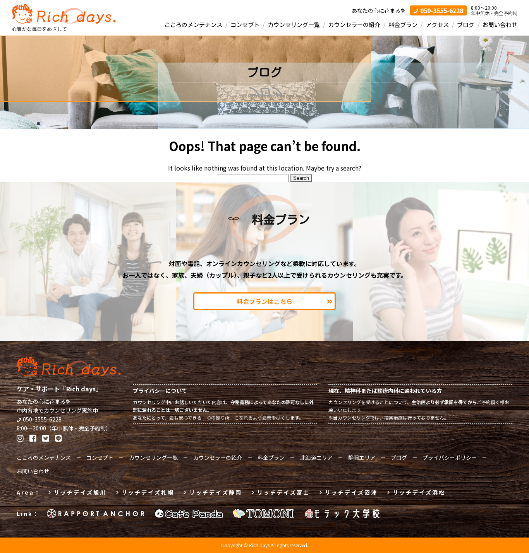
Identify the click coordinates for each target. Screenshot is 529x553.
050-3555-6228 (42, 419)
